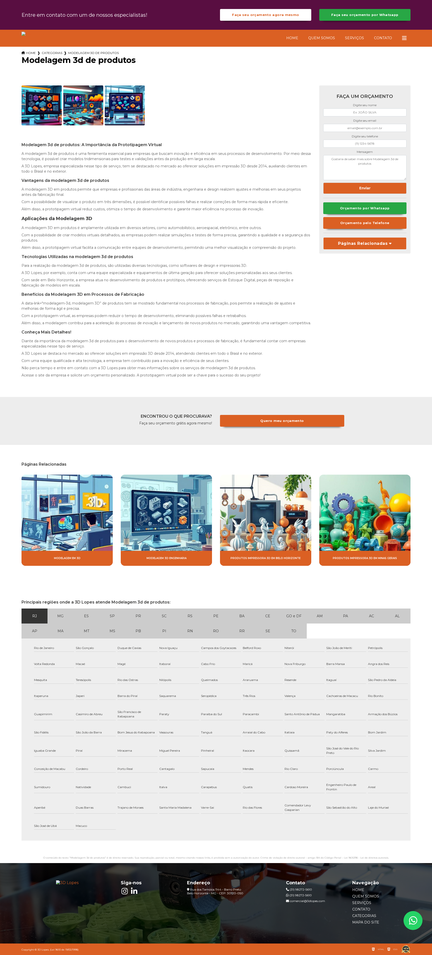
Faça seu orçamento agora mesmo (265, 15)
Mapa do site (365, 922)
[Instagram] (124, 891)
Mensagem (365, 152)
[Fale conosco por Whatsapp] (413, 920)
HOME (292, 38)
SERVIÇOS (354, 38)
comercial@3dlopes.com (307, 901)
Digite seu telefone (365, 136)
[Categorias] (404, 38)
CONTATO (383, 38)
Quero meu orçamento (282, 421)
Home (31, 53)
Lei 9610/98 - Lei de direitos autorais (366, 857)
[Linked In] (134, 891)
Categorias (52, 53)
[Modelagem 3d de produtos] (42, 105)
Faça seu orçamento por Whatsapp (364, 15)
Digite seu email (364, 120)
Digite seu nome (364, 105)
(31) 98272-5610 (300, 889)
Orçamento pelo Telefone (365, 223)
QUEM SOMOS (321, 38)
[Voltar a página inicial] (33, 34)
